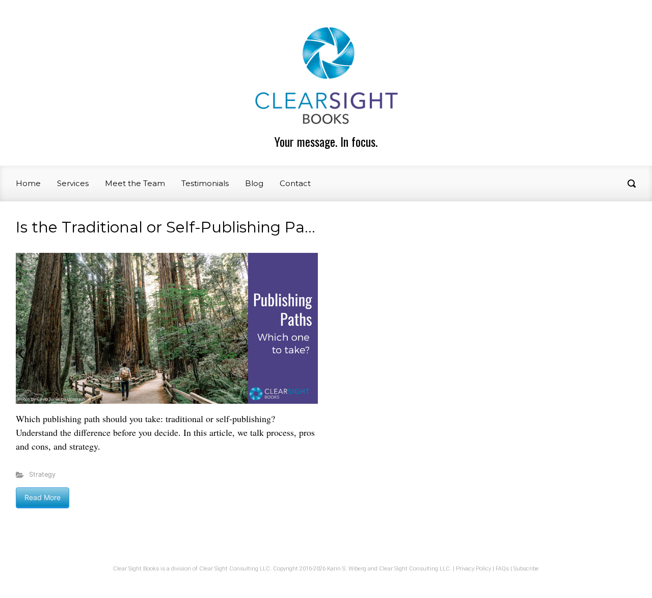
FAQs (502, 568)
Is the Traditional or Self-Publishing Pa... (165, 227)
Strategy (42, 474)
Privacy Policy (473, 568)
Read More (42, 497)
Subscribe (526, 568)
